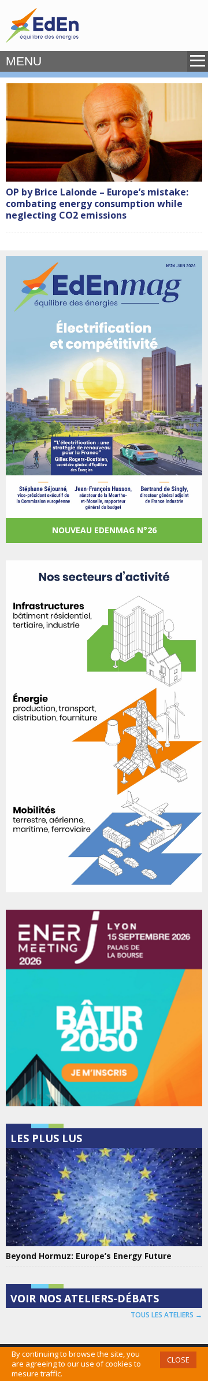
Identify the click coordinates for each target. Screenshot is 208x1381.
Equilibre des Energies (42, 25)
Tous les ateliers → (166, 1315)
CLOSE (178, 1359)
